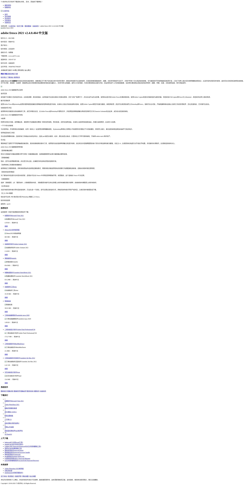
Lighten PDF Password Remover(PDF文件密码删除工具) (23, 446)
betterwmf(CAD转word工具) (14, 442)
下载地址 (10, 77)
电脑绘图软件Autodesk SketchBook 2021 (18, 272)
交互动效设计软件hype (12, 372)
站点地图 (33, 476)
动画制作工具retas (11, 287)
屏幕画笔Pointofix (10, 258)
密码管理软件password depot (14, 450)
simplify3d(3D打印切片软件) (14, 444)
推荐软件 (17, 77)
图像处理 (23, 391)
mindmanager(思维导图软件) (14, 472)
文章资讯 (8, 20)
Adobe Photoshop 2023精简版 (14, 468)
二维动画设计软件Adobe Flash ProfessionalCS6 (20, 329)
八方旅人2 (8, 419)
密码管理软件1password (12, 454)
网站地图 (25, 476)
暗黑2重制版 (9, 416)
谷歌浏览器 (8, 470)
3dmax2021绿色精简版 (12, 230)
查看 (6, 226)
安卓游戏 (8, 16)
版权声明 (18, 476)
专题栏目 (8, 22)
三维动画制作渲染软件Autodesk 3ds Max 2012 (20, 358)
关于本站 (4, 476)
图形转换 (30, 391)
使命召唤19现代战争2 (12, 423)
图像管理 (17, 391)
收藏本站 (8, 7)
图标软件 (4, 391)
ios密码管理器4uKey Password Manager (17, 458)
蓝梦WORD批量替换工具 (13, 448)
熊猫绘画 (8, 301)
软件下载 (20, 26)
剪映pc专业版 (9, 427)
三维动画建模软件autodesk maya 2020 (17, 315)
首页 (6, 14)
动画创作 (36, 26)
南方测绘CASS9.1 (11, 412)
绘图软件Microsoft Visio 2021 (14, 215)
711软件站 (11, 26)
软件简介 (4, 77)
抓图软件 (36, 391)
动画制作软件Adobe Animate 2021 (16, 244)
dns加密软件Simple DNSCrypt (14, 456)
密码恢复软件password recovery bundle (17, 452)
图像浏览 (10, 391)
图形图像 (28, 26)
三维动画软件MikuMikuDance (14, 344)
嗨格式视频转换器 (11, 408)
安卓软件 (8, 18)
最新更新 (8, 5)
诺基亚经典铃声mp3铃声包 (14, 431)
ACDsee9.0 (8, 434)
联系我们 (11, 476)
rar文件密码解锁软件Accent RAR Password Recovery (22, 460)
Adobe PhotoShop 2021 (12, 404)
